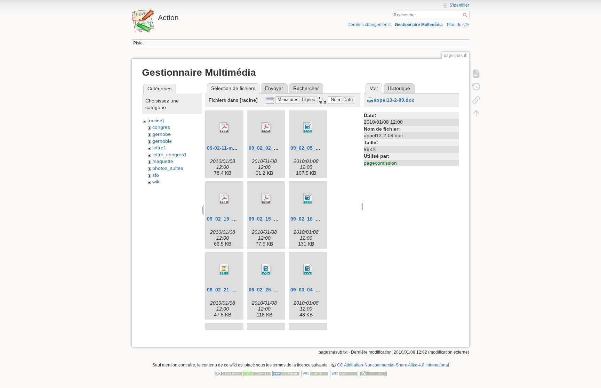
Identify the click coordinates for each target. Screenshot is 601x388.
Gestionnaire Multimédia (419, 24)
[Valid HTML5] (315, 373)
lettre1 (159, 147)
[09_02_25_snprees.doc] (266, 269)
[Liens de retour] (476, 100)
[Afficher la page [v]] (476, 73)
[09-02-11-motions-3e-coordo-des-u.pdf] (224, 127)
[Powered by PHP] (286, 373)
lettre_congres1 (169, 154)
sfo (155, 175)
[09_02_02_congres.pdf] (266, 127)
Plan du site (458, 24)
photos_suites (167, 168)
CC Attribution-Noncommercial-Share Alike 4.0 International (393, 365)
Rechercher (466, 15)
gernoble (162, 141)
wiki (156, 181)
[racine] (155, 120)
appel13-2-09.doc (394, 100)
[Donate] (257, 373)
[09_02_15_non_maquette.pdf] (224, 198)
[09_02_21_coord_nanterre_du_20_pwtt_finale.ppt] (224, 269)
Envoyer (274, 88)
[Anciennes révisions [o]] (476, 86)
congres (161, 127)
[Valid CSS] (344, 373)
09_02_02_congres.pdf (276, 148)
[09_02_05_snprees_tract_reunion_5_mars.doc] (307, 127)
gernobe (161, 134)
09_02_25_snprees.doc (276, 289)
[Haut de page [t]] (476, 113)
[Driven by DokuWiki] (373, 373)
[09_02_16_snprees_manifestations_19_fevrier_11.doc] (307, 198)
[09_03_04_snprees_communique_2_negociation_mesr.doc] (307, 269)
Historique (399, 88)
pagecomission (380, 163)
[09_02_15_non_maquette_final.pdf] (266, 198)
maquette (162, 161)
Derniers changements (369, 24)
